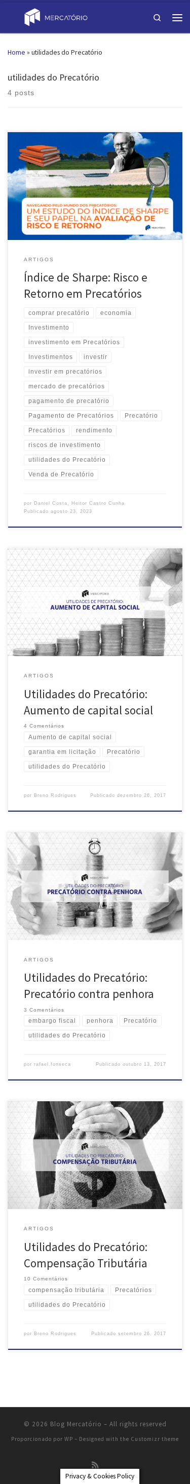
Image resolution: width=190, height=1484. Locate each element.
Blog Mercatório (76, 1424)
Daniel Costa (50, 503)
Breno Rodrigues (55, 795)
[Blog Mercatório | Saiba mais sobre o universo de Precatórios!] (56, 16)
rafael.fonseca (52, 1064)
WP (68, 1438)
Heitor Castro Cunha (98, 503)
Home (16, 52)
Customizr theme (155, 1438)
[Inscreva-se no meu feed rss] (95, 1465)
